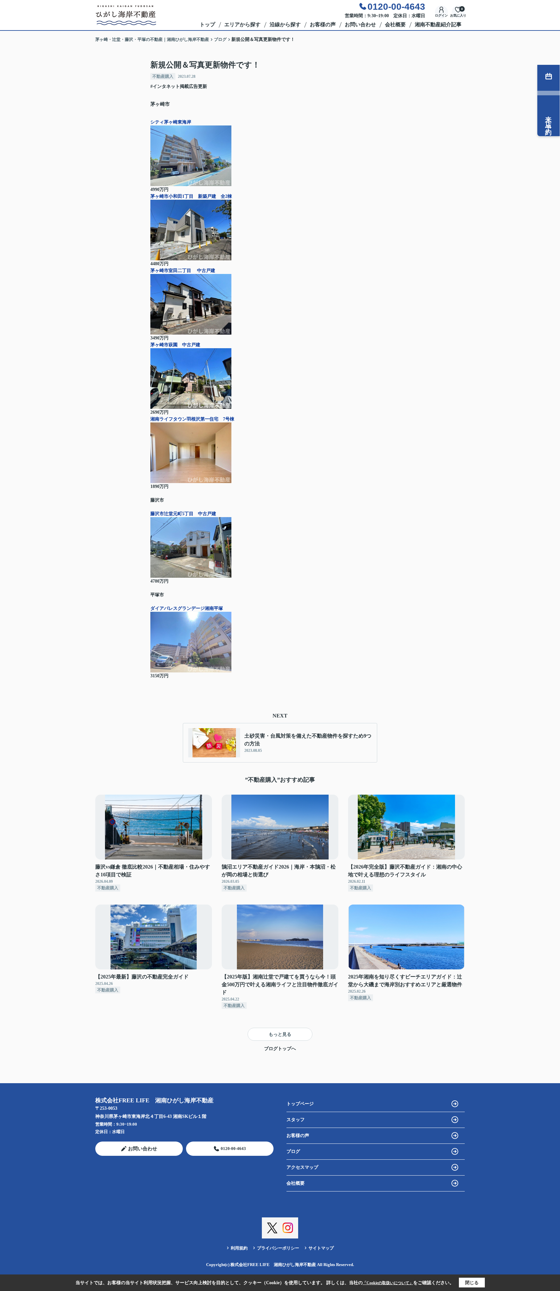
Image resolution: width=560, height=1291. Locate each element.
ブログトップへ (280, 1048)
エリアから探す (242, 24)
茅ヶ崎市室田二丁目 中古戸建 (182, 270)
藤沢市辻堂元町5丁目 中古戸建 (185, 513)
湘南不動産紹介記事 (438, 24)
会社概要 (395, 24)
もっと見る (280, 1034)
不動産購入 (162, 76)
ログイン (441, 15)
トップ (207, 24)
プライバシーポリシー (278, 1248)
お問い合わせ (360, 24)
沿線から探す (285, 24)
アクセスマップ (302, 1167)
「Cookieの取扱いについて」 (388, 1283)
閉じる (472, 1282)
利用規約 (239, 1248)
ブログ (293, 1151)
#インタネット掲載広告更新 (178, 86)
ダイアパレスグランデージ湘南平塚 (186, 608)
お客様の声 (323, 24)
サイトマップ (321, 1248)
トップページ (300, 1103)
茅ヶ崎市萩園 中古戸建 (177, 344)
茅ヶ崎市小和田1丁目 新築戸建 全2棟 (191, 196)
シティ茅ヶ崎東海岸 (170, 122)
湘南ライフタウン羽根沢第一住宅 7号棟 (192, 419)
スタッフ (295, 1119)
